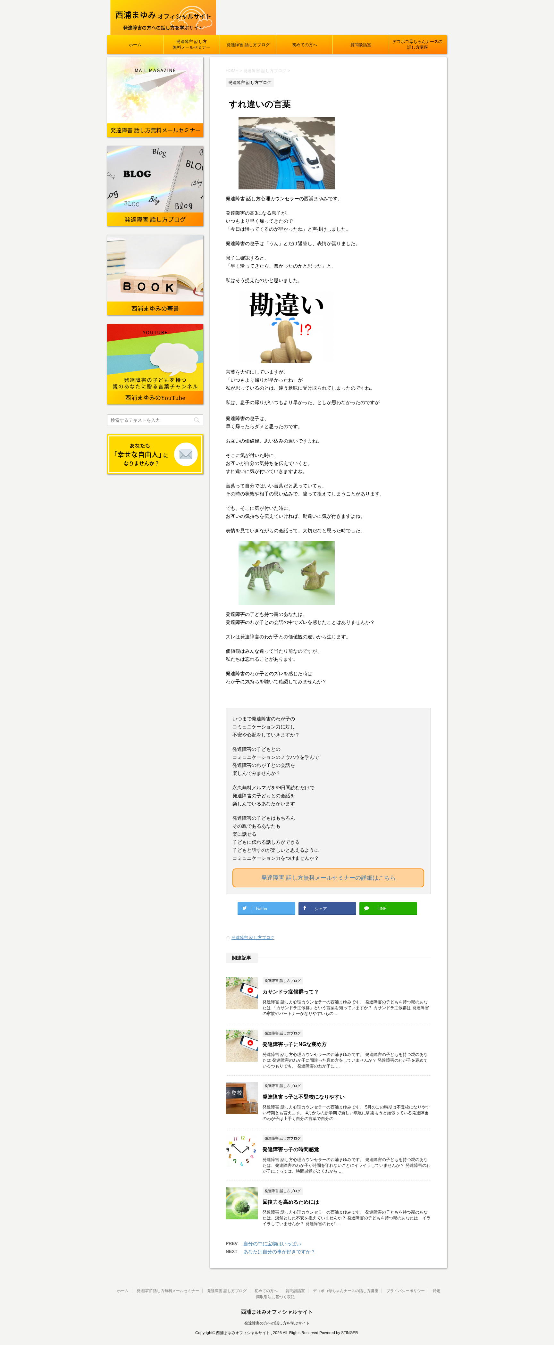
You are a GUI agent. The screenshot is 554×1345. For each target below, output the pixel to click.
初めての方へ (304, 44)
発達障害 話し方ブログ (248, 44)
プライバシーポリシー (405, 1291)
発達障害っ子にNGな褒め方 (295, 1044)
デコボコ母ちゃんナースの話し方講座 (417, 44)
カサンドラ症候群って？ (291, 991)
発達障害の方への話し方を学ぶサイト (277, 1323)
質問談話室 (360, 44)
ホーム (135, 44)
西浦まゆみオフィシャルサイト (277, 1312)
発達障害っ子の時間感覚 (291, 1149)
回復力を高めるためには (291, 1202)
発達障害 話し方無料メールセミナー (191, 44)
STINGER (349, 1333)
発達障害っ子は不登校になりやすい (304, 1097)
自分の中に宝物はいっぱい (272, 1243)
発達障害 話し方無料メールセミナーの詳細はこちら (328, 878)
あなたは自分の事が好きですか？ (279, 1251)
